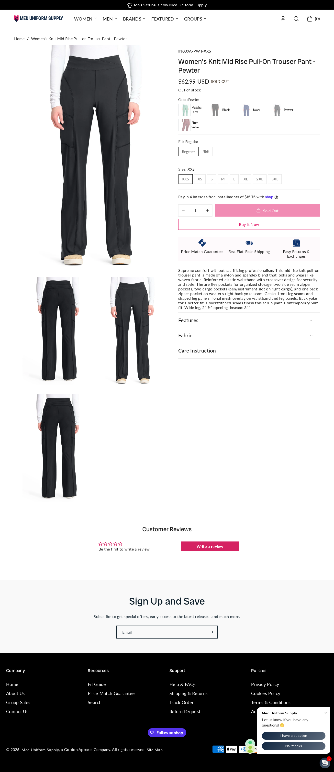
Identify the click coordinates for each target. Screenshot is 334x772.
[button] (85, 18)
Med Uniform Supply (40, 749)
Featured (162, 19)
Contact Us (17, 711)
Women (83, 19)
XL (247, 180)
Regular (190, 152)
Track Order (181, 702)
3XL (276, 180)
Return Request (184, 711)
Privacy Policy (265, 684)
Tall (208, 152)
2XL (261, 180)
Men (108, 19)
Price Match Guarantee (111, 693)
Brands (132, 19)
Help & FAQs (182, 684)
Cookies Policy (265, 693)
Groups (193, 19)
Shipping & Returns (188, 693)
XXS (187, 180)
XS (202, 180)
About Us (15, 693)
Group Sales (18, 702)
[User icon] (283, 19)
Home (19, 38)
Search (95, 702)
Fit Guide (97, 684)
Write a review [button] (210, 546)
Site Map (155, 749)
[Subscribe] (211, 632)
